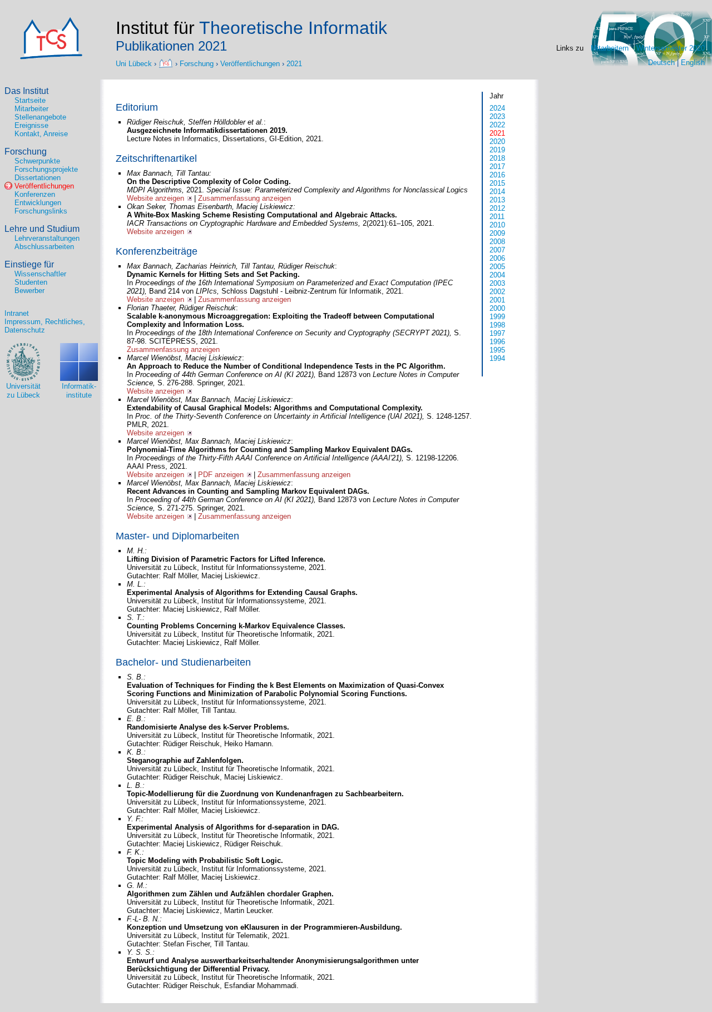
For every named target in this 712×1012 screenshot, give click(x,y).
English (693, 62)
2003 (497, 283)
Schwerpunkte (37, 161)
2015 (497, 183)
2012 (497, 208)
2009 (497, 233)
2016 (497, 175)
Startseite (30, 100)
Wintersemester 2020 (670, 48)
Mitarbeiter (31, 109)
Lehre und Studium (42, 229)
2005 (497, 266)
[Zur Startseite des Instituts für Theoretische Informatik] (51, 57)
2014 (497, 191)
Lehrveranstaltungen (47, 238)
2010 (497, 225)
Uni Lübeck (135, 63)
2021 (294, 63)
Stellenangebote (40, 117)
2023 (497, 116)
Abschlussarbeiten (44, 246)
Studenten (30, 282)
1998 (497, 325)
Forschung (197, 63)
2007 (497, 250)
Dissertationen (37, 177)
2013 (497, 200)
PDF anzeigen (221, 474)
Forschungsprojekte (46, 169)
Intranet (16, 313)
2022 (497, 125)
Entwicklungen (37, 203)
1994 (497, 358)
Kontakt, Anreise (41, 134)
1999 (497, 316)
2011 (497, 216)
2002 (497, 291)
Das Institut (26, 91)
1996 (497, 342)
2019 (497, 150)
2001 (497, 300)
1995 (497, 350)
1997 (497, 333)
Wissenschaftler (40, 274)
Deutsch (661, 62)
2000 (497, 308)
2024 (497, 108)
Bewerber (29, 290)
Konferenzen (34, 194)
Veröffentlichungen (250, 63)
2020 (497, 141)
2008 (497, 241)
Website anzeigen (155, 198)
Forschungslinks (40, 211)
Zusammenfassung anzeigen (244, 198)
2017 (497, 166)
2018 (497, 158)
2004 (497, 275)
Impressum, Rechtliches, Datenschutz (44, 326)
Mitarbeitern (610, 48)
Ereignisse (31, 125)
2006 (497, 258)
